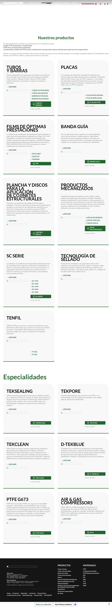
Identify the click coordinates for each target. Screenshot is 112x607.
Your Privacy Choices (63, 604)
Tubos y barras (62, 569)
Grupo (9, 593)
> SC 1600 (34, 289)
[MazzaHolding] (90, 3)
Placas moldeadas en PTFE (66, 581)
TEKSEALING (40, 423)
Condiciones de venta (14, 595)
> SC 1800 (34, 292)
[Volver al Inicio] (13, 4)
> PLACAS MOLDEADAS (94, 95)
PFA (84, 575)
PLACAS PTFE (95, 102)
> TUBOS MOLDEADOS (39, 93)
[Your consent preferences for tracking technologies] (109, 604)
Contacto (75, 3)
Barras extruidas (63, 573)
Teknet (32, 585)
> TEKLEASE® (36, 154)
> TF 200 (34, 352)
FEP (84, 577)
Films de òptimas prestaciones (67, 579)
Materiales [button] (66, 3)
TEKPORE (93, 423)
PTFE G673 (40, 533)
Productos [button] (58, 3)
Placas (60, 577)
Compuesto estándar (90, 571)
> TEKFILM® (35, 156)
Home (31, 3)
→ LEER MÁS (11, 87)
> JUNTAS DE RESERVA (93, 217)
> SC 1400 (34, 286)
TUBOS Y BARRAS (39, 104)
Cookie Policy (38, 595)
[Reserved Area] (105, 4)
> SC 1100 (34, 281)
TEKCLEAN (40, 478)
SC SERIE (39, 296)
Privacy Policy (41, 593)
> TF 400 (34, 354)
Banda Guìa (61, 589)
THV (84, 581)
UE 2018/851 (48, 595)
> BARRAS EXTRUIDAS (39, 96)
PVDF (84, 585)
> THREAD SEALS (91, 223)
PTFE (84, 569)
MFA (84, 579)
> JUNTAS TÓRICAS (92, 220)
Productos (15, 593)
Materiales (24, 593)
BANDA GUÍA (95, 162)
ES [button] (102, 3)
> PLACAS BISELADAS (93, 98)
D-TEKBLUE (94, 474)
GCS (91, 532)
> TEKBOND (35, 159)
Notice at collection (43, 604)
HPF (37, 164)
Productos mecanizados (65, 591)
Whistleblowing (27, 595)
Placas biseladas (63, 583)
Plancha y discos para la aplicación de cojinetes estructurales (68, 586)
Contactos (32, 593)
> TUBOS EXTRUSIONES (40, 90)
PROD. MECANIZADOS (96, 228)
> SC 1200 (34, 284)
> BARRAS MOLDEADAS (40, 99)
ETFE (84, 583)
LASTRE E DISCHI (39, 233)
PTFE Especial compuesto (91, 573)
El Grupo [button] (37, 3)
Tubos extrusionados (64, 571)
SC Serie (60, 593)
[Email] (107, 4)
